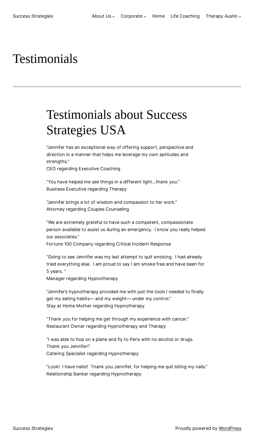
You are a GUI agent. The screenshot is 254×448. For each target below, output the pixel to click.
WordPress (230, 428)
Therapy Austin (222, 16)
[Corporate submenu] (145, 16)
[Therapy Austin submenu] (240, 16)
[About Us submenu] (113, 16)
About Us (101, 16)
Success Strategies (33, 16)
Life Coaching (185, 16)
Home (158, 16)
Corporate (131, 16)
